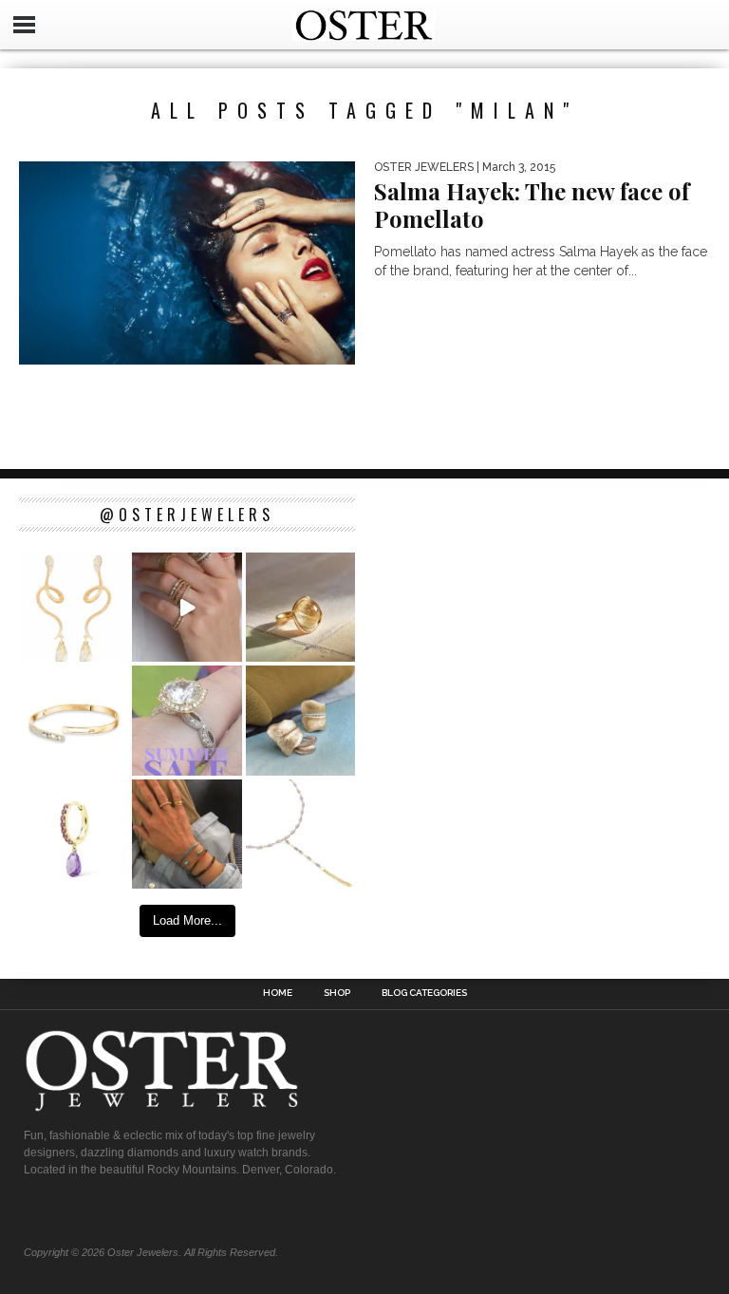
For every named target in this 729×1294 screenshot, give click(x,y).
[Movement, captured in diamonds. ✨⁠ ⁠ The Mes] (73, 720)
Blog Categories (424, 993)
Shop (337, 993)
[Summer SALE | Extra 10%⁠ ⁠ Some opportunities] (186, 720)
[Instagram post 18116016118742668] (73, 607)
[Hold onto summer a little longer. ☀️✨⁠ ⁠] (186, 834)
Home (277, 993)
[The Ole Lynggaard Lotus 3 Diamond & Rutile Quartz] (300, 607)
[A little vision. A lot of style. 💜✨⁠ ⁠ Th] (300, 834)
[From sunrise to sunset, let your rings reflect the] (186, 607)
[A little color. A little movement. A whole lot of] (73, 834)
